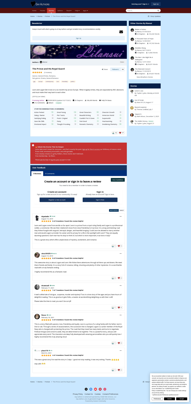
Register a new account (57, 200)
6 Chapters (140, 64)
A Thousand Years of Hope (144, 39)
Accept (182, 399)
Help (77, 11)
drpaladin (45, 216)
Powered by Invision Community (95, 401)
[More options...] (121, 216)
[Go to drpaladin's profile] (37, 218)
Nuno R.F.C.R (141, 102)
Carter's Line (139, 91)
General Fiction (43, 76)
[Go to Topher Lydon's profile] (132, 91)
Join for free (44, 160)
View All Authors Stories (145, 77)
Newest (122, 210)
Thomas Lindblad (142, 109)
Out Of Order (139, 100)
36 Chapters (141, 74)
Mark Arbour (141, 116)
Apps (85, 11)
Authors (60, 11)
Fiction (122, 62)
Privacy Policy (78, 394)
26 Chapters (141, 43)
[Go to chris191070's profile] (37, 255)
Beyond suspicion (145, 108)
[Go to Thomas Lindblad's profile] (132, 108)
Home (34, 11)
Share (105, 69)
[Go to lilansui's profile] (41, 62)
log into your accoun (57, 160)
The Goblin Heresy (145, 122)
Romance (52, 76)
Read (68, 11)
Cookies (98, 394)
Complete (58, 103)
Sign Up (156, 4)
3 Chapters (140, 53)
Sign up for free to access (91, 149)
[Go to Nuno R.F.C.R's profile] (132, 101)
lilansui (45, 62)
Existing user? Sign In (140, 4)
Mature (50, 103)
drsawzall (45, 285)
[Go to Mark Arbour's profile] (132, 115)
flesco (43, 315)
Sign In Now (100, 200)
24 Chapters (141, 34)
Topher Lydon (141, 93)
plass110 (44, 351)
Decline (169, 399)
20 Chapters (79, 100)
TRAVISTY (138, 114)
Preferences (157, 399)
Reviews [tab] (37, 174)
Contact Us (89, 394)
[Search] (158, 10)
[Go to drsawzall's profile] (37, 287)
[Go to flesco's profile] (37, 316)
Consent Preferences (110, 394)
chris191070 (46, 253)
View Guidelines (117, 180)
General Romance (52, 78)
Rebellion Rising (140, 48)
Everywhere (150, 10)
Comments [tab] (50, 174)
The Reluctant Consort (142, 69)
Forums (42, 11)
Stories (51, 11)
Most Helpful (114, 210)
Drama (43, 78)
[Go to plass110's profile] (37, 352)
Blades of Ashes (140, 29)
